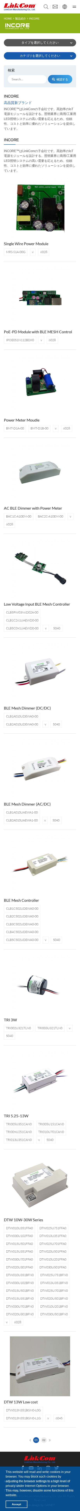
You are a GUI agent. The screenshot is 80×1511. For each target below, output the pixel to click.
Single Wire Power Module (26, 243)
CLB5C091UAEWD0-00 (22, 628)
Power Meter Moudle (21, 420)
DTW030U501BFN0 (54, 1314)
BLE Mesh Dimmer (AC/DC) (27, 804)
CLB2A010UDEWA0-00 (22, 724)
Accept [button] (16, 1504)
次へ (49, 1440)
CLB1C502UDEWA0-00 (22, 908)
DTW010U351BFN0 (20, 1275)
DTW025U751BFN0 (54, 1275)
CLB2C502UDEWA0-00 (22, 916)
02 (43, 1440)
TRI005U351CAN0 (19, 1124)
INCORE (34, 18)
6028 (43, 252)
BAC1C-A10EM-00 (18, 516)
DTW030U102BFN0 (20, 1283)
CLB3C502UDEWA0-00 (22, 924)
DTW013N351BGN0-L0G (23, 1410)
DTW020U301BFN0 (20, 1314)
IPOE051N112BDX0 (20, 340)
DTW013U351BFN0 (54, 1283)
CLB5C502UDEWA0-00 (22, 940)
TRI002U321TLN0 (18, 1028)
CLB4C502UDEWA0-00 (22, 932)
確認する (62, 79)
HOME (8, 18)
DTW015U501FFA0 (19, 1244)
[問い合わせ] (55, 6)
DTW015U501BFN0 (20, 1291)
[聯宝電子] (20, 7)
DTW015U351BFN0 (20, 1298)
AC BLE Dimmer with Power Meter (33, 508)
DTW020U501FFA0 (52, 1251)
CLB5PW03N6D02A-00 (22, 612)
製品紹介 (20, 18)
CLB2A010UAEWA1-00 (22, 820)
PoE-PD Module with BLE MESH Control (38, 331)
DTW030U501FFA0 (52, 1267)
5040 (56, 628)
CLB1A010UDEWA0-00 (22, 716)
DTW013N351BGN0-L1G (23, 1418)
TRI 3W (10, 1019)
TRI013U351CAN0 (19, 1140)
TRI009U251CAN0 (19, 1132)
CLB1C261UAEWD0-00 (22, 620)
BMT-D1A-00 (15, 428)
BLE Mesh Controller (21, 900)
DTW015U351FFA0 (19, 1251)
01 (36, 1440)
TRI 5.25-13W (16, 1115)
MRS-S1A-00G (15, 252)
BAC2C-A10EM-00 (50, 516)
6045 (59, 1418)
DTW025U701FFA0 (52, 1244)
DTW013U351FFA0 (52, 1236)
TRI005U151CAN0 (51, 1124)
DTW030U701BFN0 (20, 1306)
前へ (30, 1440)
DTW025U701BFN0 (54, 1291)
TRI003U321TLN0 (49, 1028)
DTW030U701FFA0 (19, 1259)
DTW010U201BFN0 (54, 1306)
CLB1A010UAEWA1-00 (22, 812)
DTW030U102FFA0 (19, 1236)
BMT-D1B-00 (39, 428)
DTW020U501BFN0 (54, 1298)
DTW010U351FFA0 (19, 1228)
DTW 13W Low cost (21, 1402)
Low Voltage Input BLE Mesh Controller (37, 604)
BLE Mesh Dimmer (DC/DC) (27, 708)
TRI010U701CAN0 (51, 1132)
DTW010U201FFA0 (52, 1259)
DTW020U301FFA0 (19, 1267)
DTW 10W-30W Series (23, 1219)
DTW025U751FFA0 (52, 1228)
